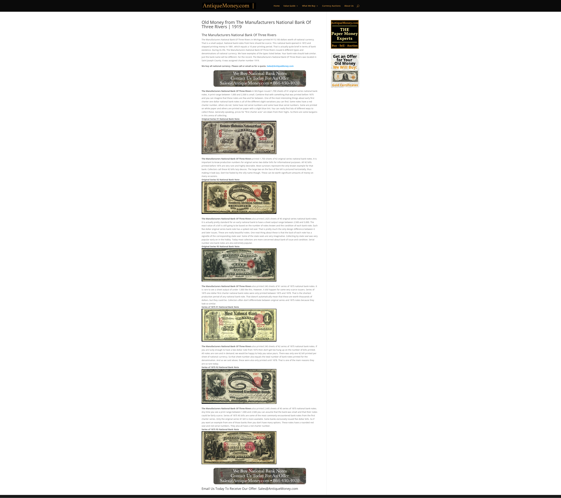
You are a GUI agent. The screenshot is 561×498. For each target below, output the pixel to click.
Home (277, 6)
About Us (349, 6)
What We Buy (308, 6)
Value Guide (289, 6)
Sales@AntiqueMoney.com (280, 66)
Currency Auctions (331, 6)
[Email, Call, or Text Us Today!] (260, 78)
